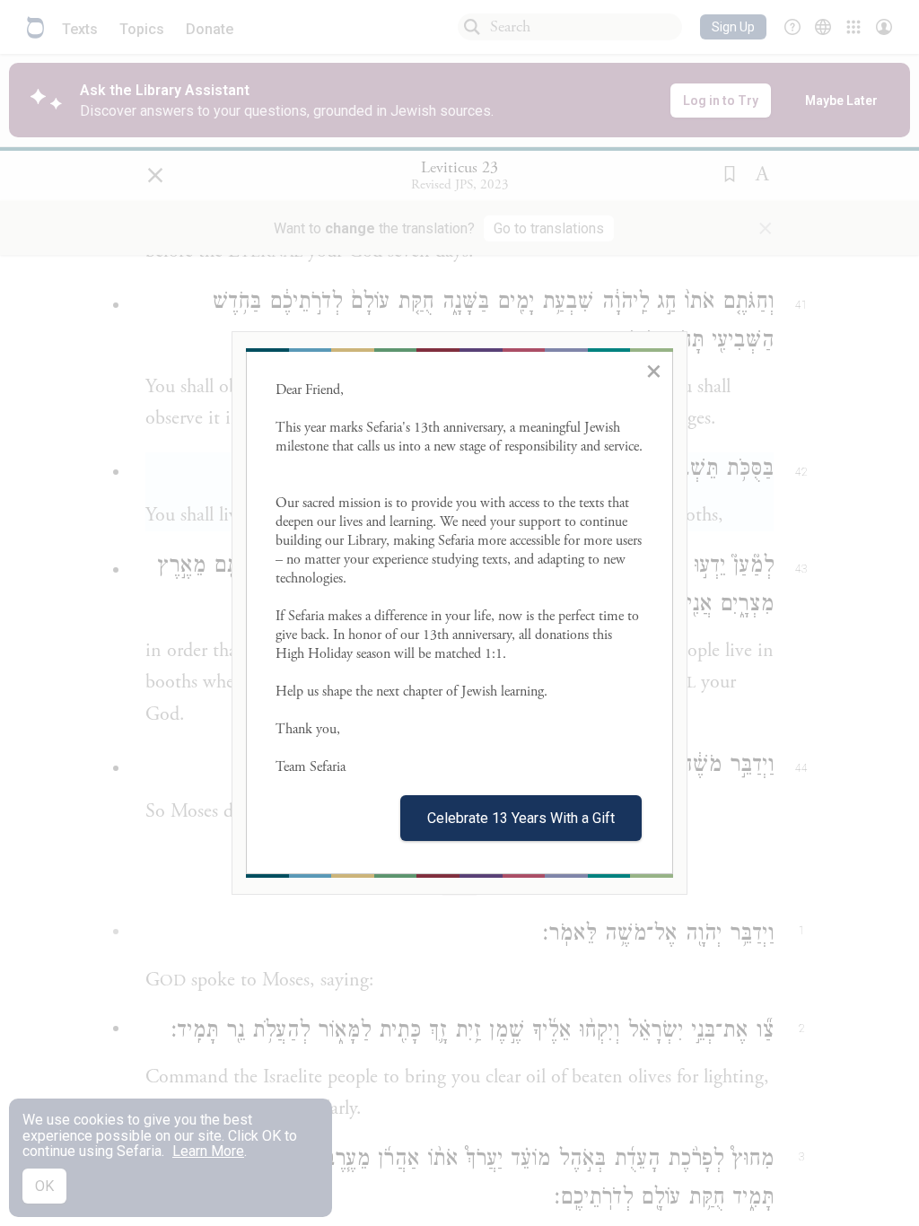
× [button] (653, 371)
